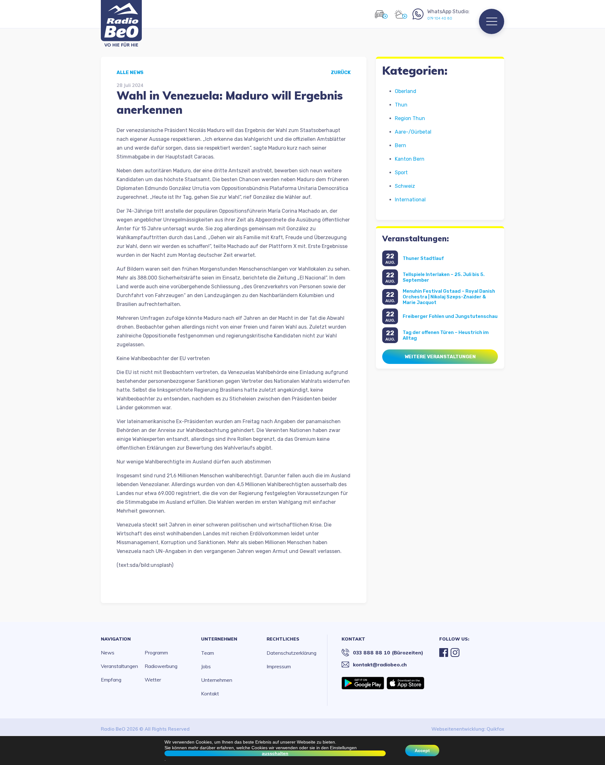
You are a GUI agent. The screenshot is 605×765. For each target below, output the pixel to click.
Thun (401, 105)
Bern (400, 145)
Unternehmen (219, 639)
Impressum (279, 666)
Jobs (206, 666)
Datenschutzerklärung (291, 653)
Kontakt (210, 693)
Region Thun (410, 118)
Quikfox (495, 729)
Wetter (153, 679)
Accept (422, 750)
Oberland (405, 91)
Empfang (111, 679)
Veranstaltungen (119, 666)
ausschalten (275, 753)
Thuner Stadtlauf (423, 258)
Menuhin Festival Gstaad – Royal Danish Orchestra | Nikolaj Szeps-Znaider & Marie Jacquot (449, 296)
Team (207, 653)
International (410, 200)
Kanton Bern (409, 159)
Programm (156, 652)
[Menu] (491, 21)
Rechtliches (283, 639)
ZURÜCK (341, 72)
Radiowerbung (161, 666)
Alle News (130, 72)
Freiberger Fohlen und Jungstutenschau (450, 316)
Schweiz (405, 186)
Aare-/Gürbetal (413, 132)
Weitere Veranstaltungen (440, 356)
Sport (401, 172)
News (107, 652)
